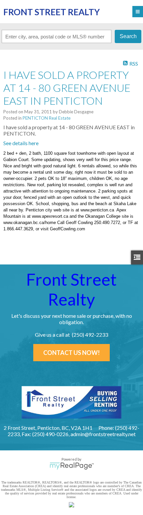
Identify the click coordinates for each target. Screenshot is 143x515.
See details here (21, 143)
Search (128, 36)
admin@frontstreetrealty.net (103, 434)
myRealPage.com (71, 466)
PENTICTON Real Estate (47, 118)
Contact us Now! (71, 352)
